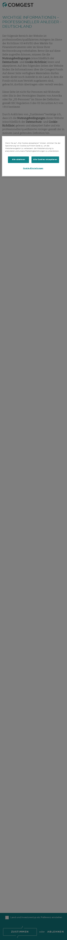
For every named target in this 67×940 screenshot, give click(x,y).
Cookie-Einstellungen (33, 168)
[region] (33, 156)
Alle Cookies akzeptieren (45, 159)
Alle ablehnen (18, 159)
